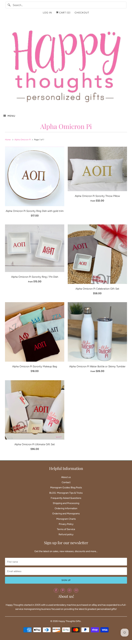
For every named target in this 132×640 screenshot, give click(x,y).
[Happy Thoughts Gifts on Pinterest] (62, 590)
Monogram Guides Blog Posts (66, 487)
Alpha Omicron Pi (66, 126)
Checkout (82, 12)
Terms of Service (66, 529)
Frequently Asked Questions (66, 498)
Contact (66, 482)
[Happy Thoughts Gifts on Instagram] (69, 590)
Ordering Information (66, 508)
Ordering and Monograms (66, 513)
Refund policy (66, 534)
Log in (47, 12)
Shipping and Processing (66, 503)
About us (66, 477)
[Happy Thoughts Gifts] (66, 64)
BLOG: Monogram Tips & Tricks (66, 492)
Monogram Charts (66, 518)
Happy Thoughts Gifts (69, 621)
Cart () (64, 12)
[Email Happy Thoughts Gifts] (76, 590)
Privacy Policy (66, 524)
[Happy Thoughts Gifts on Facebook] (56, 590)
